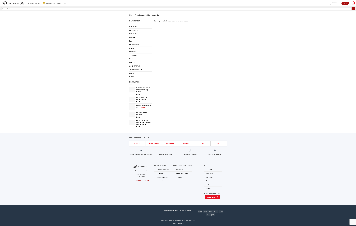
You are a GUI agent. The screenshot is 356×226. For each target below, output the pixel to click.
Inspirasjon (133, 26)
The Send (209, 169)
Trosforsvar (133, 55)
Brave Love (209, 173)
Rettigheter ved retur (163, 169)
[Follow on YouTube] (149, 211)
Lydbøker (132, 73)
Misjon (131, 48)
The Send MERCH (135, 69)
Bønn (131, 41)
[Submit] (353, 9)
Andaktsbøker (134, 30)
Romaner (132, 37)
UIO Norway (209, 177)
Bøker (37, 3)
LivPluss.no (209, 184)
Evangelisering (134, 44)
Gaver (208, 181)
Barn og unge (133, 34)
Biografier (132, 59)
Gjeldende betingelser (182, 173)
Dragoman (181, 223)
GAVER (132, 77)
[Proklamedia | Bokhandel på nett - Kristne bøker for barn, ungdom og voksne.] (13, 3)
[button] (334, 3)
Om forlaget (179, 169)
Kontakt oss (179, 181)
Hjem (65, 3)
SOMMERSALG (50, 3)
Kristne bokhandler (162, 181)
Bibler (59, 3)
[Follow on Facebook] (142, 211)
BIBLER (132, 62)
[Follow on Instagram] (145, 211)
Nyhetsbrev (160, 173)
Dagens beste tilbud (162, 177)
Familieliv (132, 52)
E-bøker (208, 188)
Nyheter (31, 3)
